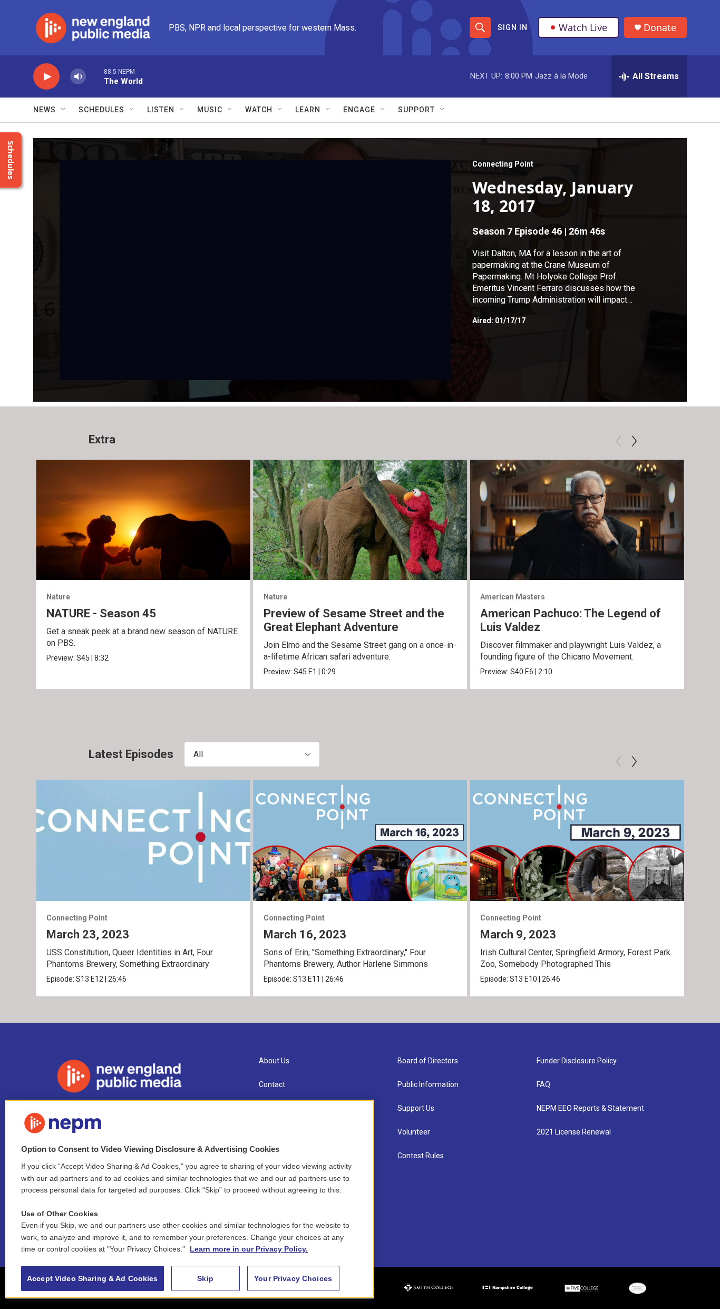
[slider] (94, 76)
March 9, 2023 (518, 934)
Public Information (428, 1085)
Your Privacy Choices (293, 1278)
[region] (189, 1199)
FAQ (543, 1085)
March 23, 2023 (87, 934)
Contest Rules (420, 1156)
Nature (58, 597)
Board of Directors (427, 1061)
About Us (274, 1061)
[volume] (78, 77)
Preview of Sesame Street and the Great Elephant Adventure (354, 620)
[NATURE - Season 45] (143, 520)
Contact (272, 1085)
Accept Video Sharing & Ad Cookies (92, 1278)
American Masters (512, 597)
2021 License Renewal (574, 1132)
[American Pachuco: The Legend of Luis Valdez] (577, 520)
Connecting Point (502, 164)
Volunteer (413, 1132)
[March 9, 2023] (577, 840)
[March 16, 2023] (360, 840)
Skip (205, 1278)
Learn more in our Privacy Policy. (249, 1249)
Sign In (513, 27)
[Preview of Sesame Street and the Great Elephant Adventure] (360, 520)
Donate (660, 27)
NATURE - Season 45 (101, 613)
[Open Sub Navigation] (64, 109)
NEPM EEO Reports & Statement (590, 1108)
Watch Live (583, 27)
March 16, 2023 (305, 934)
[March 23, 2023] (143, 840)
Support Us (415, 1108)
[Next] (634, 441)
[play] (46, 77)
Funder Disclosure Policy (577, 1061)
